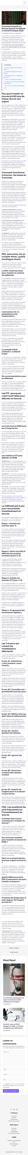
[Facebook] (14, 1109)
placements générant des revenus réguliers (13, 497)
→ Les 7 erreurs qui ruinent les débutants (13, 85)
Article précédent (14, 948)
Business (14, 1117)
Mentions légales (14, 1144)
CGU (14, 1142)
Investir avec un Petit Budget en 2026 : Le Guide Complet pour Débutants (13, 1026)
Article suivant (14, 952)
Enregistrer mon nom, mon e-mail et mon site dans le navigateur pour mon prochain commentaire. (14, 1085)
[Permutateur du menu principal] (24, 2)
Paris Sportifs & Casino (14, 1121)
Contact (14, 1145)
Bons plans (14, 1116)
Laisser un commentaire (15, 33)
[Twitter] (17, 1109)
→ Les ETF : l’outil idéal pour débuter (12, 79)
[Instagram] (11, 1109)
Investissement (5, 33)
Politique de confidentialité (14, 1140)
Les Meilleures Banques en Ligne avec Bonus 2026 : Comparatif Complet (13, 1000)
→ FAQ (5, 88)
